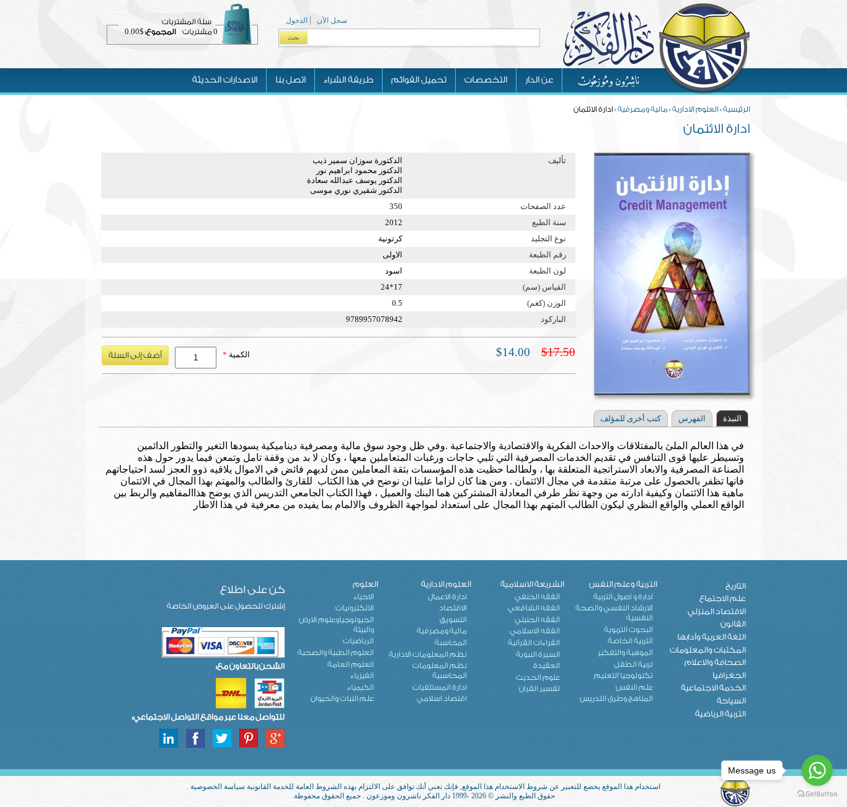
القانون (733, 623)
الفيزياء (362, 675)
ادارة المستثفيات (439, 687)
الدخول (297, 20)
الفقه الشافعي (534, 608)
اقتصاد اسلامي (442, 698)
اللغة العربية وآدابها (711, 636)
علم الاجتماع (722, 598)
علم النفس (634, 687)
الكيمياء (360, 687)
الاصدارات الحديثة (224, 80)
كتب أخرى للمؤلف (630, 418)
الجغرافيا (729, 675)
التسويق (453, 619)
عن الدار (539, 80)
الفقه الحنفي (537, 596)
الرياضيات (358, 640)
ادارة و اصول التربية (623, 596)
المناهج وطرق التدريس (616, 698)
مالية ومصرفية (643, 109)
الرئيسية (736, 109)
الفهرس (692, 418)
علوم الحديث (538, 677)
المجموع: (160, 31)
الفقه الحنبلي (537, 619)
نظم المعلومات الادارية (428, 654)
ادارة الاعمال (447, 596)
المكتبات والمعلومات (708, 649)
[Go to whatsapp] (817, 770)
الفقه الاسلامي (535, 630)
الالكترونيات (354, 608)
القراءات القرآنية (534, 642)
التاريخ (735, 586)
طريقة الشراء (348, 80)
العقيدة (546, 665)
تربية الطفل (633, 664)
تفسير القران (539, 688)
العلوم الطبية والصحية (336, 652)
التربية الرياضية (720, 713)
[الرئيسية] (656, 92)
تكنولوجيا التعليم (623, 675)
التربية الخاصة (630, 640)
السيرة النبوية (538, 654)
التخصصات (485, 80)
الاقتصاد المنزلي (717, 611)
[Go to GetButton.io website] (817, 794)
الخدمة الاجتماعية (713, 687)
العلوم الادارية (695, 109)
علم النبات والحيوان (342, 698)
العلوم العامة (350, 664)
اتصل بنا (290, 80)
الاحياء (363, 596)
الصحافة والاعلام (715, 662)
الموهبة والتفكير (625, 652)
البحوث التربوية (628, 629)
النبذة (732, 418)
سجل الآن (332, 20)
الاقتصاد (453, 608)
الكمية (236, 354)
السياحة (731, 700)
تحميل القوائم (418, 80)
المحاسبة (451, 642)
